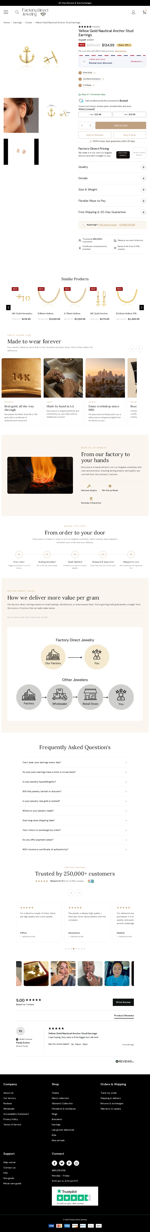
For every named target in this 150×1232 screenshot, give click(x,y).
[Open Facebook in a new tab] (54, 1163)
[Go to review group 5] (76, 948)
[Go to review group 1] (65, 948)
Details (83, 178)
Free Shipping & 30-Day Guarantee (102, 212)
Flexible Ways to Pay (92, 201)
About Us (8, 1092)
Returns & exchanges (111, 1103)
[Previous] (132, 349)
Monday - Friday (61, 1175)
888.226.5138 (58, 1170)
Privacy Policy (10, 1119)
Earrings (56, 1124)
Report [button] (78, 1044)
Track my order (108, 1092)
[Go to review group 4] (73, 949)
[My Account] (133, 12)
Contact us (9, 1167)
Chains (55, 1092)
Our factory (9, 1098)
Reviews (7, 1103)
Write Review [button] (123, 1002)
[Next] (139, 349)
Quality (83, 167)
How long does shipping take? (75, 820)
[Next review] (79, 893)
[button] (8, 307)
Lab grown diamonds (63, 1129)
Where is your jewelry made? (75, 811)
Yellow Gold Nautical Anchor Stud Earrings (72, 1033)
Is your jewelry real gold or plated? (75, 801)
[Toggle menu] (6, 12)
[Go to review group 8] (84, 948)
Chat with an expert (108, 225)
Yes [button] (72, 1044)
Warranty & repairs (110, 1108)
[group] (31, 1000)
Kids (54, 1135)
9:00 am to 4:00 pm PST (65, 1180)
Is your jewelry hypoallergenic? (75, 782)
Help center (9, 1162)
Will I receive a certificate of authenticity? (75, 849)
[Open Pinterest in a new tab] (69, 1163)
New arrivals (58, 1140)
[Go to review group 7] (81, 948)
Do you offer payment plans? (75, 840)
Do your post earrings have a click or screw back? (75, 772)
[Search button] (17, 12)
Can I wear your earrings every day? (75, 762)
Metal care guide (12, 1183)
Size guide (8, 1178)
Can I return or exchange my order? (75, 830)
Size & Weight (88, 189)
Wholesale (8, 1108)
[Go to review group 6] (79, 948)
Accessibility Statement (16, 1114)
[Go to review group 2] (68, 948)
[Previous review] (71, 893)
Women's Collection (62, 1103)
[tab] (124, 1016)
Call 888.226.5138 (127, 225)
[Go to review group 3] (71, 948)
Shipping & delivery (110, 1098)
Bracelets (57, 1119)
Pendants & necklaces (64, 1108)
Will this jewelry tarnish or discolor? (75, 791)
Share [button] (85, 1044)
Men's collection (60, 1098)
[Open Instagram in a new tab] (76, 1163)
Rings (54, 1114)
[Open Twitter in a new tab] (61, 1163)
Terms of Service (12, 1124)
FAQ (5, 1172)
